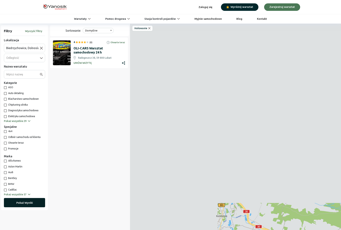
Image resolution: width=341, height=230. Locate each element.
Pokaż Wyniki (24, 202)
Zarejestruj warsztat (282, 6)
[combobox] (23, 48)
